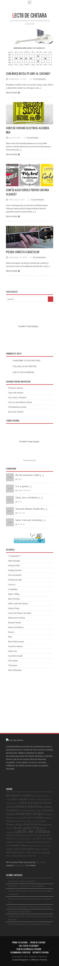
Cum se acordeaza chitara (20, 402)
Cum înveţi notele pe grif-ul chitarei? (28, 73)
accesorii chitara (19, 795)
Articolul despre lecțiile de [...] (31, 508)
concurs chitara (32, 817)
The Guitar (13, 660)
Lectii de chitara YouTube (19, 613)
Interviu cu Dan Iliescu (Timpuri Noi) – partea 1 (29, 906)
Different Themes (39, 959)
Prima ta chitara (15, 387)
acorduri (38, 795)
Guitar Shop (13, 608)
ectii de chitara (29, 15)
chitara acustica (30, 803)
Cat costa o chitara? (17, 397)
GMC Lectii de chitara (18, 603)
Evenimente (32, 824)
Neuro (11, 632)
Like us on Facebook (23, 372)
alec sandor (20, 799)
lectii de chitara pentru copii (24, 839)
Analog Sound (14, 570)
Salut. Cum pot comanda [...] (30, 520)
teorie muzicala (42, 852)
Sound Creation (15, 646)
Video (8, 856)
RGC (10, 636)
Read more (11, 92)
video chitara (17, 855)
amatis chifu (34, 799)
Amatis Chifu (14, 565)
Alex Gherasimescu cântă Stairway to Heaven (29, 924)
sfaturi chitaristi (42, 849)
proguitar (29, 849)
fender (18, 828)
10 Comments (39, 79)
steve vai (11, 852)
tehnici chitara (25, 852)
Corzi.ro (11, 584)
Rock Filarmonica (16, 641)
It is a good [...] (23, 486)
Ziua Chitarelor (15, 670)
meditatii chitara (33, 846)
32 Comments (39, 257)
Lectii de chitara (32, 831)
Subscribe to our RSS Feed (26, 360)
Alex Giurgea (14, 560)
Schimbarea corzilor (17, 406)
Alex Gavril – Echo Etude (19, 911)
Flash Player (19, 865)
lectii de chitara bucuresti (19, 835)
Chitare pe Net (15, 579)
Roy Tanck (40, 862)
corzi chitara (40, 821)
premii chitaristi (14, 848)
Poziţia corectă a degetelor (22, 252)
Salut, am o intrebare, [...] (28, 497)
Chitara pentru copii (30, 810)
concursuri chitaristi (25, 821)
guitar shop (31, 828)
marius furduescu (34, 841)
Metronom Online (16, 617)
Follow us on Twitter (24, 366)
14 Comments (37, 199)
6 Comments (33, 137)
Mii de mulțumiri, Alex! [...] (29, 475)
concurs (17, 817)
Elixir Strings (14, 598)
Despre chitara (15, 824)
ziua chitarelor (29, 855)
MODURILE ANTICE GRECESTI (22, 881)
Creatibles (12, 589)
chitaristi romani (29, 813)
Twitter (7, 778)
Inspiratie (10, 832)
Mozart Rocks (14, 622)
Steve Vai (12, 651)
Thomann (12, 665)
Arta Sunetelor (15, 575)
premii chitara (46, 846)
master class (18, 845)
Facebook (12, 778)
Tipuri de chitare (15, 392)
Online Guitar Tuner (29, 460)
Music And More (15, 627)
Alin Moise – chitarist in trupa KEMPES (25, 886)
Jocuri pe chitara (15, 411)
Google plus (16, 778)
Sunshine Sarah (15, 655)
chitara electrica (28, 806)
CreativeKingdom (20, 959)
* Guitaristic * (14, 555)
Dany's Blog (13, 594)
